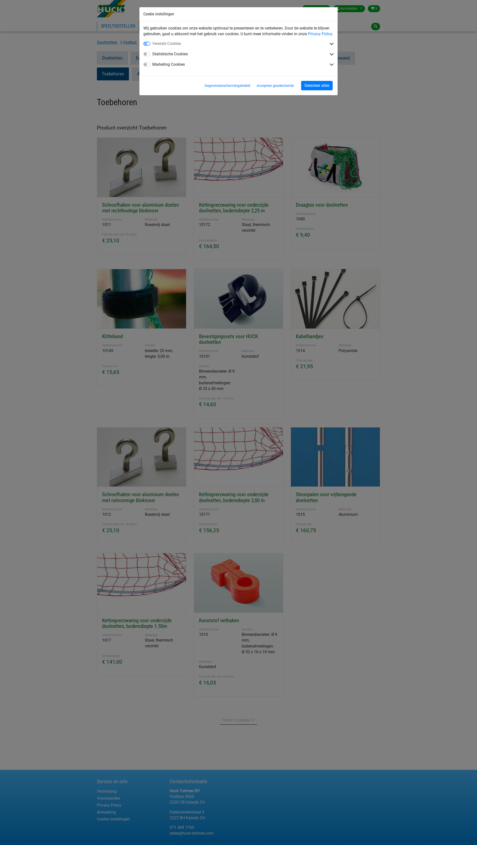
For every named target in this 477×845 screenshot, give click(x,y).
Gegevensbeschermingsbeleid (227, 86)
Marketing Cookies (168, 64)
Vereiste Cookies (166, 43)
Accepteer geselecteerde (275, 86)
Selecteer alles (316, 85)
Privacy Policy (320, 34)
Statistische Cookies (170, 54)
